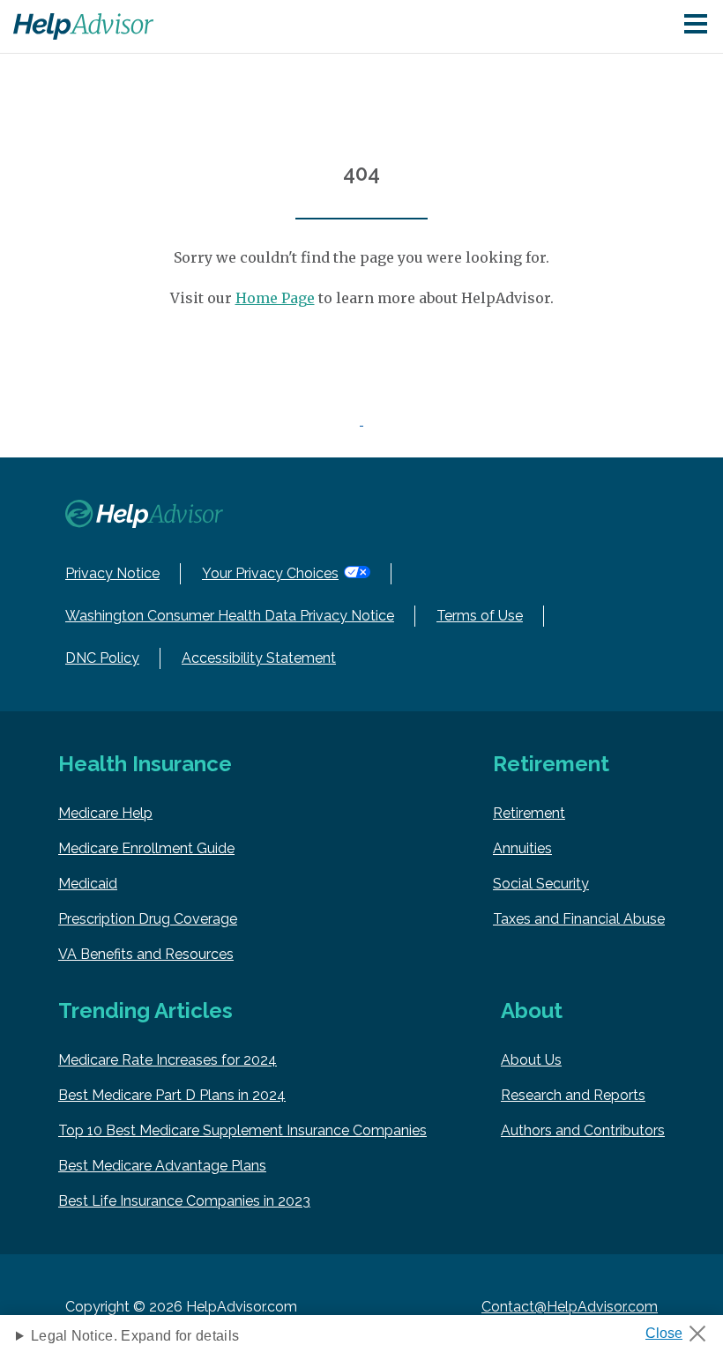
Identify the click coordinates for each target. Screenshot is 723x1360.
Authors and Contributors (583, 1130)
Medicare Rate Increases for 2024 (167, 1060)
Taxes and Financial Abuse (579, 918)
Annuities (522, 848)
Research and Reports (573, 1095)
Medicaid (87, 883)
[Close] (682, 1328)
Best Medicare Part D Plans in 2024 (172, 1095)
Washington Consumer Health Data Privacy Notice (229, 615)
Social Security (541, 883)
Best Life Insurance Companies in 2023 (184, 1201)
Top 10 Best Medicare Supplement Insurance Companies (242, 1130)
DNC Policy (102, 658)
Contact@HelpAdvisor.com (569, 1306)
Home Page (275, 298)
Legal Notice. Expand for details (135, 1335)
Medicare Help (105, 813)
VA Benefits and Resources (146, 954)
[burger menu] (696, 25)
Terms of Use (479, 615)
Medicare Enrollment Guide (146, 848)
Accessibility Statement (259, 658)
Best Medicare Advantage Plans (162, 1165)
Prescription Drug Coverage (147, 918)
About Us (531, 1060)
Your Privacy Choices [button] (270, 573)
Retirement (529, 813)
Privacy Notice (112, 573)
